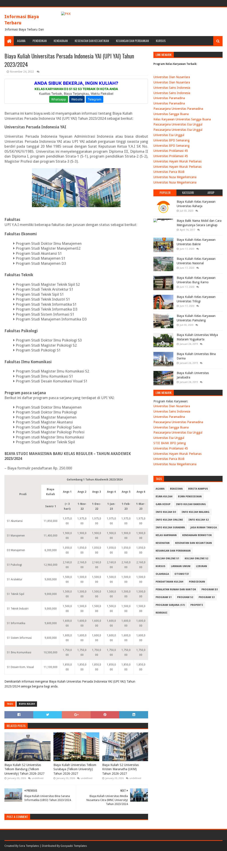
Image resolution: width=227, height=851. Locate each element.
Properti (196, 605)
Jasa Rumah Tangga (203, 527)
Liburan (201, 566)
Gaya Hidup (163, 504)
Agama (21, 40)
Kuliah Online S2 (196, 558)
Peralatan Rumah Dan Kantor (176, 589)
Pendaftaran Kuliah (169, 581)
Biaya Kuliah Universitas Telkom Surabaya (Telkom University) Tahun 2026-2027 (74, 769)
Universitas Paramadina (169, 98)
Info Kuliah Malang (195, 512)
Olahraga (162, 574)
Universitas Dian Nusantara (171, 77)
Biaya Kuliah (27, 704)
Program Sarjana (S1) (170, 605)
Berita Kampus (198, 488)
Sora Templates (29, 845)
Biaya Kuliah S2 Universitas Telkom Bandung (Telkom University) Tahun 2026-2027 (24, 769)
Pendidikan (40, 40)
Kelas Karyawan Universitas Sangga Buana (182, 119)
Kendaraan (61, 40)
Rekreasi (161, 612)
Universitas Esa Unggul (168, 135)
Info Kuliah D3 (166, 512)
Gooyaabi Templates (74, 845)
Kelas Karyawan (166, 535)
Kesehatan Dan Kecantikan (92, 40)
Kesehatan (163, 543)
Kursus (161, 40)
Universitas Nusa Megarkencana (174, 177)
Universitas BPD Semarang (171, 140)
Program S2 (185, 597)
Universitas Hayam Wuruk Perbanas (177, 161)
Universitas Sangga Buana (171, 114)
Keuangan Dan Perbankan (132, 40)
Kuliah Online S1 (167, 558)
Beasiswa (176, 488)
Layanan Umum (180, 566)
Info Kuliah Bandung (191, 504)
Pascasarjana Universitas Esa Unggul (177, 124)
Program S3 (207, 597)
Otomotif (181, 574)
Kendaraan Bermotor (197, 535)
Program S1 (164, 597)
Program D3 (210, 589)
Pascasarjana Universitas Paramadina (178, 108)
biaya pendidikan (190, 496)
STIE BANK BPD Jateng (169, 443)
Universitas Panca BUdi (168, 172)
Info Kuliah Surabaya (170, 527)
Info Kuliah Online (169, 519)
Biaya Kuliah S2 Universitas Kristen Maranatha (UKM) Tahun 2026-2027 (120, 769)
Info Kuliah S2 (198, 519)
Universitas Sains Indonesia (171, 87)
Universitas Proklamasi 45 (170, 150)
